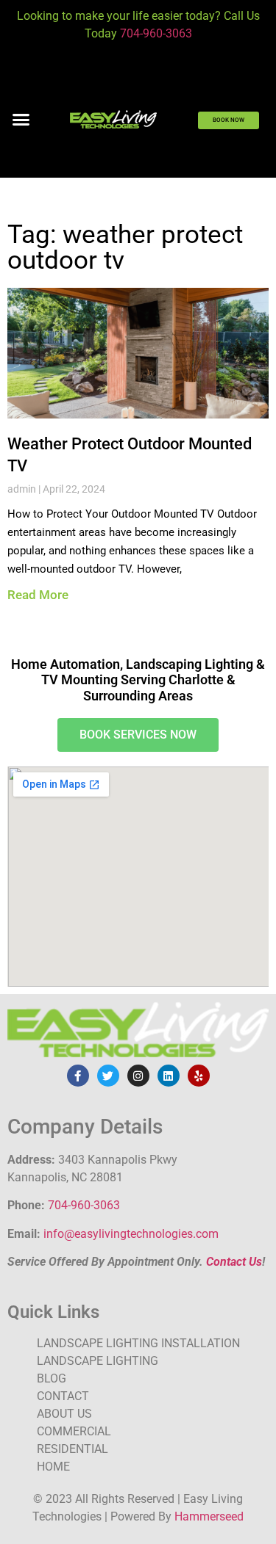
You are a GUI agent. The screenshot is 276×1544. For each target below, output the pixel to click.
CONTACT (63, 1396)
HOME (53, 1467)
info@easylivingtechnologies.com (131, 1234)
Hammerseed (209, 1516)
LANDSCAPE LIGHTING (97, 1361)
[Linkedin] (169, 1076)
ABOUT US (64, 1414)
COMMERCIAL (74, 1431)
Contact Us (234, 1262)
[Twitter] (108, 1076)
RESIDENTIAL (72, 1449)
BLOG (51, 1378)
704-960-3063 (156, 33)
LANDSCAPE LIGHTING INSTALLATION (138, 1343)
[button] (21, 120)
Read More (37, 594)
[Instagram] (138, 1076)
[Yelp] (199, 1076)
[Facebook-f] (78, 1076)
